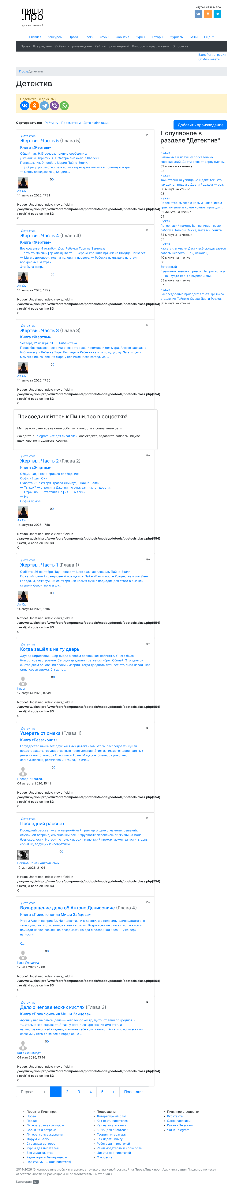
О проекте (180, 46)
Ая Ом (22, 191)
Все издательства (40, 1153)
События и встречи (41, 1130)
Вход (202, 54)
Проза (73, 37)
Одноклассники (179, 1121)
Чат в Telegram (178, 1130)
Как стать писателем (112, 1121)
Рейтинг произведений (112, 46)
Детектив (28, 136)
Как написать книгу (111, 1125)
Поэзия (32, 1121)
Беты (194, 37)
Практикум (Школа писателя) (49, 1162)
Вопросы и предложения (151, 46)
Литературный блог (111, 1116)
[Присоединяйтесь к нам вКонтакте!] (198, 13)
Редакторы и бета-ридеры (47, 1157)
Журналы (176, 37)
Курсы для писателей (43, 1148)
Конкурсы (55, 37)
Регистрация (216, 54)
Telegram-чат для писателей (56, 436)
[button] (209, 37)
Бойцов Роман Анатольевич (38, 863)
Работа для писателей (113, 1143)
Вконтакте (175, 1116)
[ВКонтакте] (24, 105)
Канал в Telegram (180, 1125)
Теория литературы (111, 1134)
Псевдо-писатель (30, 779)
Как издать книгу (110, 1139)
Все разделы (42, 46)
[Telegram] (44, 105)
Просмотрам (71, 123)
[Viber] (54, 105)
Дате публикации (97, 123)
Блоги (88, 37)
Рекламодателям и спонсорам (120, 1148)
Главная (35, 37)
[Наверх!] (18, 1189)
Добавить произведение (73, 46)
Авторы (157, 37)
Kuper (21, 688)
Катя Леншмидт (29, 962)
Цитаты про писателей (114, 1153)
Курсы (140, 37)
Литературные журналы (45, 1134)
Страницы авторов (41, 1143)
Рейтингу (51, 123)
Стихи (104, 37)
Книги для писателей (112, 1130)
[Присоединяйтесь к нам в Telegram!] (217, 13)
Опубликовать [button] (209, 59)
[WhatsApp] (64, 105)
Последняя (134, 1092)
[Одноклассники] (34, 105)
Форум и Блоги (38, 1139)
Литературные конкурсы (45, 1125)
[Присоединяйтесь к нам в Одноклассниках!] (208, 13)
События (122, 37)
